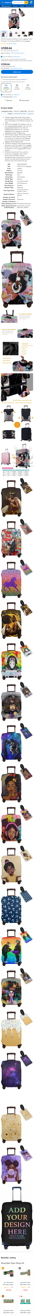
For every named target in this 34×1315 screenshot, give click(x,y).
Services (15, 6)
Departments (7, 6)
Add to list (9, 100)
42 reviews (14, 43)
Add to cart (17, 72)
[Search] (26, 2)
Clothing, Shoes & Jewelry (20, 113)
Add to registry (25, 100)
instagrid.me (17, 56)
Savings (22, 6)
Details (15, 97)
